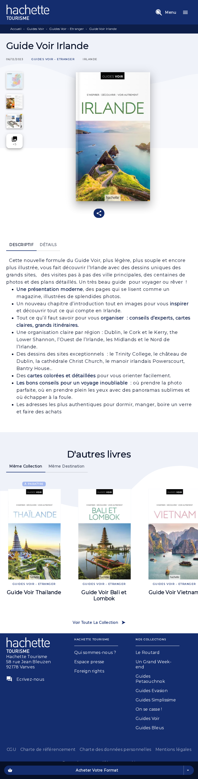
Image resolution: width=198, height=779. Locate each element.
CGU (11, 749)
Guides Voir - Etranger (66, 29)
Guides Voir (35, 29)
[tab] (21, 245)
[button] (53, 59)
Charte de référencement (48, 749)
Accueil (15, 29)
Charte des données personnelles (115, 749)
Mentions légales (173, 749)
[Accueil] (28, 12)
